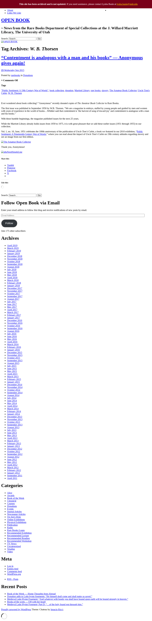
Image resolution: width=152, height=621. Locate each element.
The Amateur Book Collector (123, 90)
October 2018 (13, 261)
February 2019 (14, 251)
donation (69, 90)
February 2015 (14, 379)
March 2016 (13, 344)
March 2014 (13, 408)
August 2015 (13, 363)
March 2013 (13, 441)
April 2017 (12, 309)
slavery (105, 90)
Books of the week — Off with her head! (26, 601)
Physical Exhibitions (16, 522)
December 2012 (14, 449)
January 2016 (13, 350)
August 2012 (13, 457)
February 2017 (14, 315)
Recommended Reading (18, 538)
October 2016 (13, 325)
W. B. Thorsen (15, 93)
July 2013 (11, 430)
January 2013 (13, 446)
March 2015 (13, 376)
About (10, 10)
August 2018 (13, 267)
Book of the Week (15, 498)
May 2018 (12, 275)
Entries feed (12, 568)
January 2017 (13, 317)
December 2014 (14, 384)
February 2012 (14, 470)
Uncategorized (14, 546)
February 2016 (14, 347)
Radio (10, 527)
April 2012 (12, 465)
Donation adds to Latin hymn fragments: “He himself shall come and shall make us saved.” (49, 596)
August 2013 (13, 427)
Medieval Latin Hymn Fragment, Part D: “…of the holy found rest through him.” (45, 604)
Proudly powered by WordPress (16, 609)
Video (10, 551)
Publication (12, 525)
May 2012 (12, 462)
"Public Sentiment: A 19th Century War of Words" (24, 90)
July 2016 (11, 333)
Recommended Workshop (19, 541)
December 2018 (14, 256)
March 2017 (13, 312)
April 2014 (12, 406)
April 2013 (12, 438)
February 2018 (14, 283)
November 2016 (14, 323)
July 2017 (11, 301)
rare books (95, 90)
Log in (10, 566)
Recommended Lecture (18, 535)
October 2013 (13, 422)
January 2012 (13, 473)
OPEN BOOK (15, 20)
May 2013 (12, 435)
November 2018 (14, 259)
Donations (28, 75)
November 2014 (14, 387)
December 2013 (14, 416)
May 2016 (12, 339)
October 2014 (13, 390)
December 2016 (14, 320)
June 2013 (12, 432)
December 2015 (14, 352)
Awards (10, 495)
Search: (4, 38)
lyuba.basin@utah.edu (127, 4)
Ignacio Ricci (57, 609)
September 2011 (14, 475)
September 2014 (14, 392)
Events (10, 509)
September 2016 (14, 328)
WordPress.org (14, 574)
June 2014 (12, 400)
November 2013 (14, 419)
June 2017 (12, 304)
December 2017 (14, 288)
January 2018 (13, 285)
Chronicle (11, 501)
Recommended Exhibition (19, 533)
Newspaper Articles (16, 514)
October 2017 (13, 293)
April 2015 (12, 374)
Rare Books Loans (16, 530)
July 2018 (11, 269)
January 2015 (13, 382)
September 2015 (14, 360)
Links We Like (14, 13)
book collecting (57, 90)
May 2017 (12, 307)
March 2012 (13, 467)
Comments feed (14, 571)
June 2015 (12, 368)
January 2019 (13, 253)
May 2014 (12, 403)
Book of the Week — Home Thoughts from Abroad (31, 593)
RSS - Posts (12, 579)
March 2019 (13, 248)
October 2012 (13, 451)
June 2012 (12, 459)
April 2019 (12, 245)
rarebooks (15, 75)
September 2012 (14, 454)
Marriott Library (82, 90)
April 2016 (12, 342)
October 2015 (13, 358)
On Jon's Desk (14, 517)
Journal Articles (14, 511)
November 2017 (14, 291)
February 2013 (14, 443)
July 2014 (11, 398)
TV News (11, 543)
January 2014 (13, 414)
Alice (9, 493)
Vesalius (11, 549)
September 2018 (14, 264)
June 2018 (12, 272)
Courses (11, 503)
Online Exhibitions (16, 519)
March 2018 (13, 280)
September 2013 (14, 424)
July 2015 (11, 366)
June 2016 (12, 336)
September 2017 (14, 296)
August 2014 (13, 395)
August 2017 (13, 299)
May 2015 (12, 371)
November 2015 (14, 355)
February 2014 (14, 411)
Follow (9, 223)
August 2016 (13, 331)
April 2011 (12, 478)
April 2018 (12, 277)
